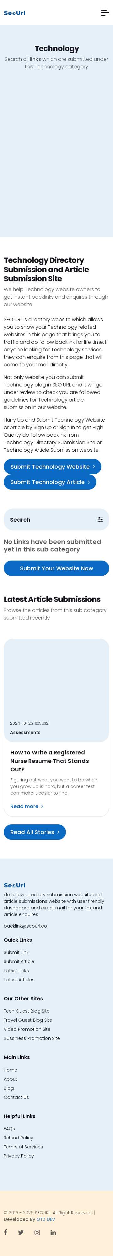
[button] (105, 13)
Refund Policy (18, 1138)
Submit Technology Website (50, 467)
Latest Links (16, 970)
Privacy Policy (19, 1156)
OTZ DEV (45, 1219)
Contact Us (16, 1097)
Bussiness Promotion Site (32, 1038)
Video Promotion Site (27, 1029)
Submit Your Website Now (56, 568)
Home (10, 1070)
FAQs (9, 1129)
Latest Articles (19, 980)
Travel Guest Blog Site (28, 1020)
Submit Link (16, 952)
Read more (24, 806)
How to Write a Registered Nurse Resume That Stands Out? (49, 760)
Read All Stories (32, 832)
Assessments (25, 732)
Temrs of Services (23, 1147)
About (10, 1079)
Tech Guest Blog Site (27, 1011)
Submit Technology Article (47, 482)
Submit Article (19, 961)
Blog (9, 1088)
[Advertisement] (56, 158)
